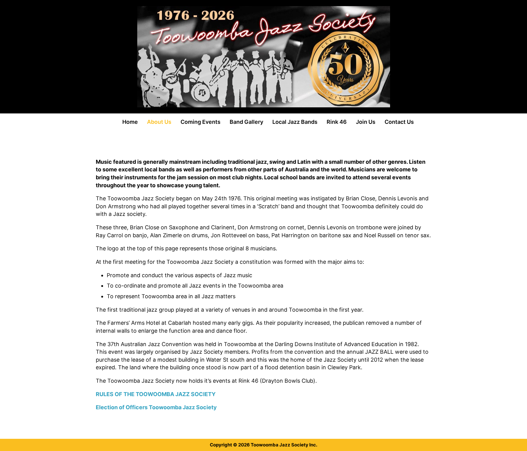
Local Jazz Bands (294, 122)
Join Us (365, 122)
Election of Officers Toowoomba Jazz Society (156, 407)
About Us (159, 122)
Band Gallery (246, 122)
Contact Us (399, 122)
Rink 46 (337, 122)
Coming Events (200, 122)
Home (130, 122)
